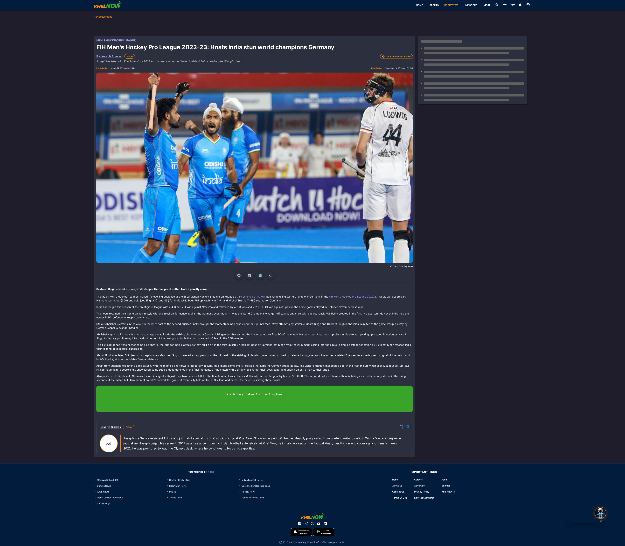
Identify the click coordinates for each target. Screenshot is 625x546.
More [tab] (487, 5)
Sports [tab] (434, 5)
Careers (418, 479)
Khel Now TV (449, 491)
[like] (239, 276)
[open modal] (600, 513)
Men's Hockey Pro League (116, 40)
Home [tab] (419, 5)
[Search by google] (496, 5)
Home (395, 479)
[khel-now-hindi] (513, 5)
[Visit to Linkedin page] (407, 427)
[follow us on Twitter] (312, 524)
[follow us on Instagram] (306, 524)
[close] (601, 521)
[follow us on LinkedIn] (325, 524)
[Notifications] (520, 5)
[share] (270, 276)
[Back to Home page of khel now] (107, 5)
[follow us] (260, 276)
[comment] (249, 276)
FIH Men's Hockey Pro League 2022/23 (353, 296)
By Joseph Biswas (109, 56)
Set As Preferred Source (398, 56)
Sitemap (446, 485)
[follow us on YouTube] (319, 524)
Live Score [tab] (470, 5)
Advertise (419, 485)
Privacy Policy (421, 491)
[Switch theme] (505, 5)
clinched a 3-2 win (254, 296)
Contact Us (398, 491)
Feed (444, 479)
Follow (130, 56)
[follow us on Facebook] (300, 524)
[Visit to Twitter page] (401, 427)
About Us (397, 485)
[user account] (528, 5)
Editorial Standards (424, 497)
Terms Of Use (399, 497)
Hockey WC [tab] (451, 5)
